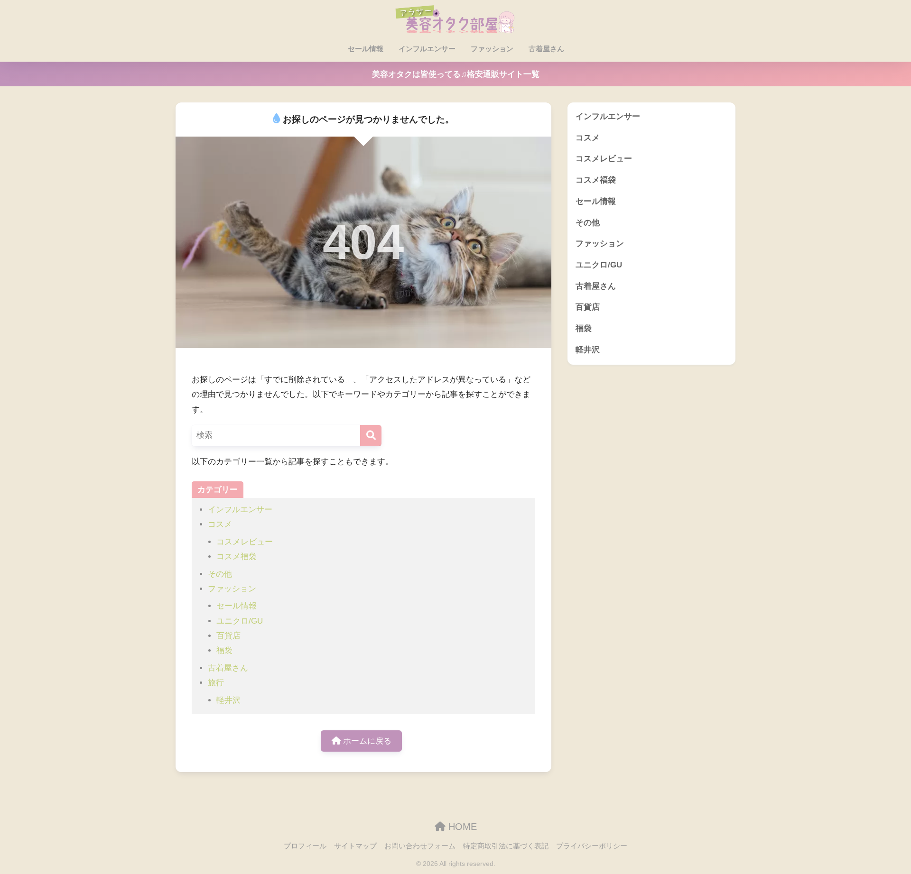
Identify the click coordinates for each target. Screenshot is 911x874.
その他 (220, 574)
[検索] (370, 435)
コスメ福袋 (236, 556)
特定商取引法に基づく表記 (505, 846)
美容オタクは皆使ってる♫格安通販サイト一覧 (455, 74)
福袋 (224, 650)
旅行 (216, 682)
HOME (461, 826)
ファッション (492, 49)
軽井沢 (228, 700)
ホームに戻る (366, 740)
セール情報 (365, 49)
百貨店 (228, 635)
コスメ (220, 524)
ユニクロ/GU (239, 621)
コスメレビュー (244, 541)
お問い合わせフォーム (420, 846)
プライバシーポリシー (591, 846)
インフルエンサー (427, 49)
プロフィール (305, 846)
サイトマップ (355, 846)
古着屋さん (546, 49)
